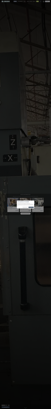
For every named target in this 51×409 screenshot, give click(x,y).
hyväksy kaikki (31, 207)
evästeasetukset (25, 207)
